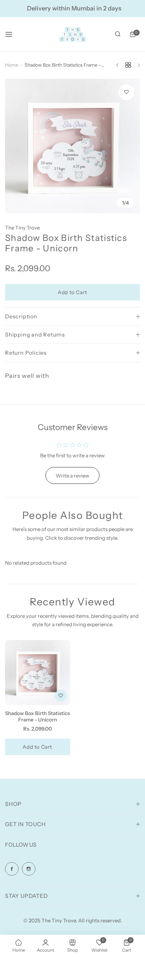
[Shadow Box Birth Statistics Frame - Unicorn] (37, 672)
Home (11, 65)
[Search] (117, 34)
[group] (72, 146)
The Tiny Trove (22, 227)
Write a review (72, 475)
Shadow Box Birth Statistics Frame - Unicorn (37, 716)
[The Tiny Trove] (72, 34)
